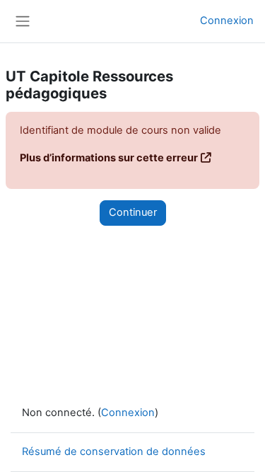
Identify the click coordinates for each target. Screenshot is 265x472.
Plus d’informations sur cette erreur (109, 157)
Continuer (133, 212)
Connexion (227, 20)
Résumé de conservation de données (114, 451)
